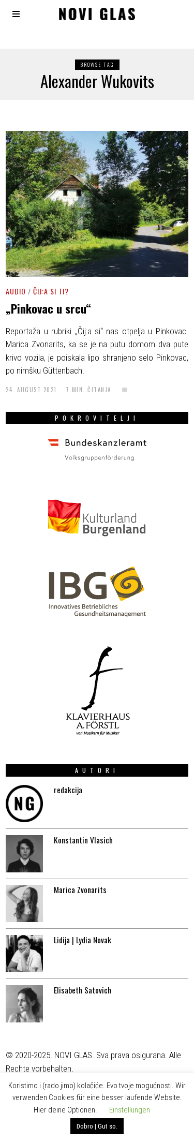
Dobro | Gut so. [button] (97, 1126)
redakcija (68, 789)
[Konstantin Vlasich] (24, 853)
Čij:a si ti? (51, 291)
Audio (16, 291)
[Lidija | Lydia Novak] (24, 953)
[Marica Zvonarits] (24, 903)
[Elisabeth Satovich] (24, 1003)
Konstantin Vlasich (83, 839)
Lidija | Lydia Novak (82, 939)
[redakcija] (24, 803)
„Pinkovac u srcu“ (48, 308)
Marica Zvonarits (80, 889)
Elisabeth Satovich (82, 990)
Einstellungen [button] (129, 1110)
